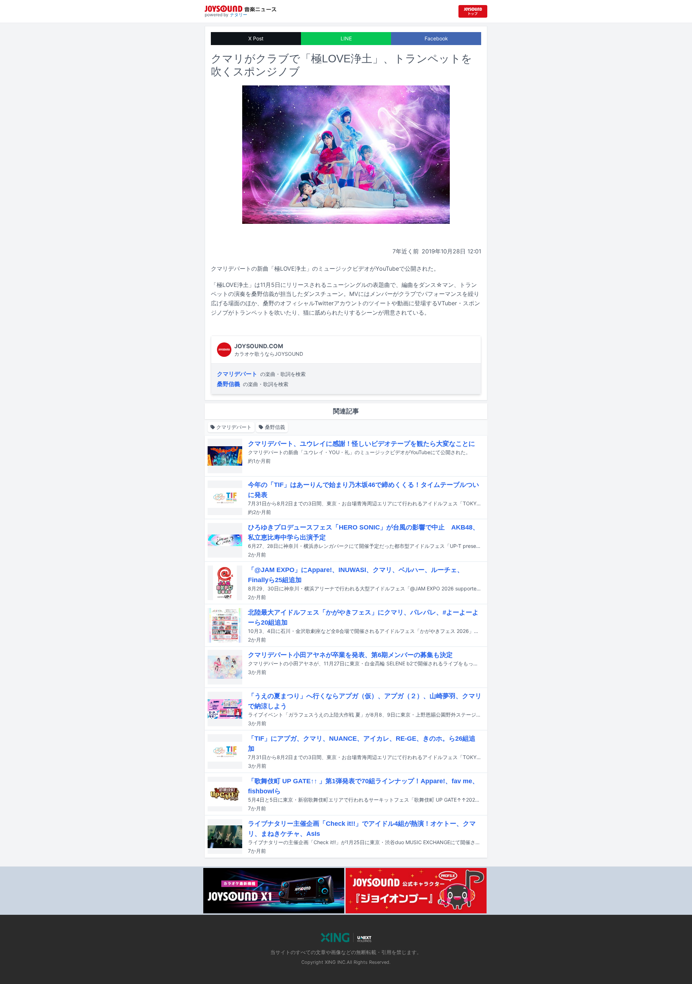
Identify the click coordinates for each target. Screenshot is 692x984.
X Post (255, 38)
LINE (346, 38)
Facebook (436, 38)
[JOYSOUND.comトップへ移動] (472, 11)
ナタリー (238, 14)
